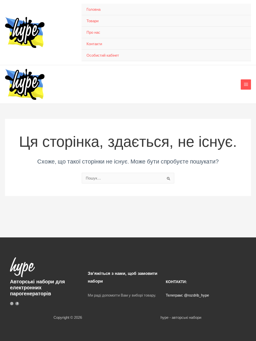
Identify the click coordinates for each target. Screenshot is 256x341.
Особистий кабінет (102, 55)
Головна (93, 9)
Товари (92, 21)
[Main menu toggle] (246, 84)
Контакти (94, 44)
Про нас (93, 32)
